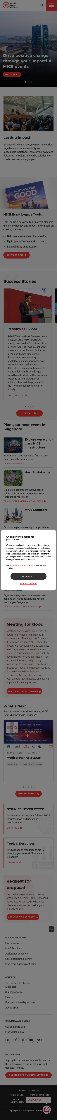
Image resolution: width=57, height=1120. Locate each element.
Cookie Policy (19, 565)
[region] (28, 560)
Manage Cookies (28, 583)
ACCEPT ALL (28, 576)
